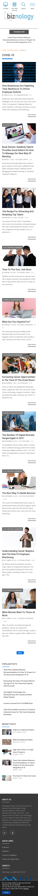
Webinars (5, 851)
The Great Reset (13, 50)
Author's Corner (9, 125)
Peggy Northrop (26, 325)
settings (26, 889)
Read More (32, 114)
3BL (22, 217)
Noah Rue (24, 383)
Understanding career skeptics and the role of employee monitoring (18, 554)
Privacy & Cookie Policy (10, 859)
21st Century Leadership (12, 247)
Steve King (26, 441)
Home (4, 50)
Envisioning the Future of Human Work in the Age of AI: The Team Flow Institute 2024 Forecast (19, 683)
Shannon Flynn (22, 95)
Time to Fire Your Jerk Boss (16, 269)
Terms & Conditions (9, 855)
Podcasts (5, 847)
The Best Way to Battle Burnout (18, 493)
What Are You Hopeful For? (16, 321)
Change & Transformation (13, 300)
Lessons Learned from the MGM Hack (18, 703)
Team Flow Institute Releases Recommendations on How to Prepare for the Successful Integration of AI (19, 39)
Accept (6, 892)
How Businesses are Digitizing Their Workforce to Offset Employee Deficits (18, 88)
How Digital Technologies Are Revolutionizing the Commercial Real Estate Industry (18, 694)
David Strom (23, 159)
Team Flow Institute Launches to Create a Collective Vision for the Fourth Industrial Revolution (19, 712)
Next (20, 653)
